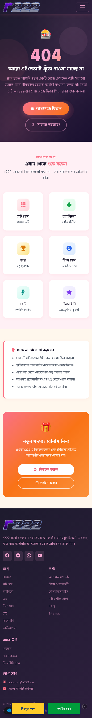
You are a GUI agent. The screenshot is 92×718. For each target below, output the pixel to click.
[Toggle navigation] (82, 7)
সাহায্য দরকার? (48, 125)
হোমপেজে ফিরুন (49, 108)
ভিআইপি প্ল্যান (11, 663)
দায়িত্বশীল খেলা (58, 599)
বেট (5, 613)
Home (7, 577)
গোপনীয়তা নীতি (58, 591)
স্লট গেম (7, 584)
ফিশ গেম (8, 606)
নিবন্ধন (7, 648)
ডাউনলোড (10, 628)
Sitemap (55, 613)
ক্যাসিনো (8, 591)
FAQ (52, 606)
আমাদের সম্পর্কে (59, 577)
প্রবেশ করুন (10, 656)
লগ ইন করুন (64, 708)
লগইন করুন (48, 483)
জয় (5, 599)
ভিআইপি (8, 620)
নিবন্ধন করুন (48, 469)
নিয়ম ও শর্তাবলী (58, 584)
